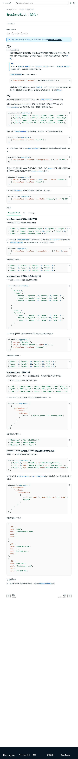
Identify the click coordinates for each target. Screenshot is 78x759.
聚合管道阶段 (30, 9)
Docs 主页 (9, 9)
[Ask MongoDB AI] (70, 3)
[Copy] (69, 80)
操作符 (22, 9)
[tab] (13, 212)
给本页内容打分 (11, 29)
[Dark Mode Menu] (74, 3)
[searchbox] (41, 3)
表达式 (39, 87)
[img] (8, 33)
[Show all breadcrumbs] (16, 9)
